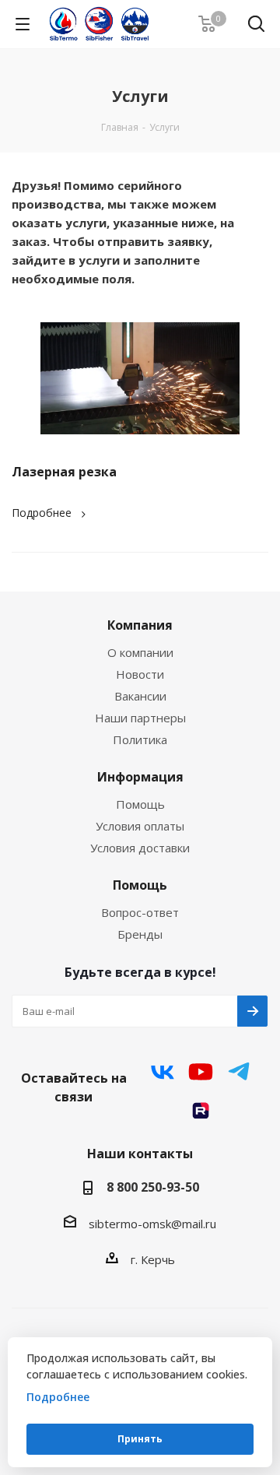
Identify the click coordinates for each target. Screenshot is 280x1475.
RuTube (200, 1110)
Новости (140, 674)
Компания (140, 625)
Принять (140, 1438)
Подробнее (42, 512)
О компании (140, 652)
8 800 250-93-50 (153, 1187)
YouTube (200, 1071)
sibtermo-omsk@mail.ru (152, 1223)
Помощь (140, 804)
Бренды (140, 934)
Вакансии (140, 696)
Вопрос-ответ (140, 912)
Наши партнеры (140, 717)
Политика (140, 739)
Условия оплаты (140, 826)
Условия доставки (140, 847)
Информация (140, 776)
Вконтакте (162, 1071)
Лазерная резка (64, 471)
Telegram (238, 1071)
